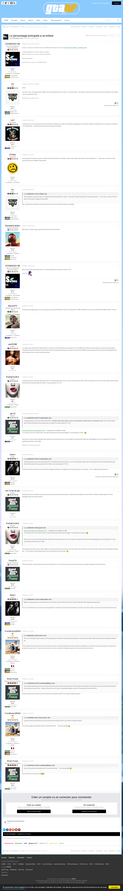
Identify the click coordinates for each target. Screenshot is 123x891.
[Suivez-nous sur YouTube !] (11, 2)
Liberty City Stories (59, 864)
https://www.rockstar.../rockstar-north (75, 47)
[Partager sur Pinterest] (19, 829)
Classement (99, 27)
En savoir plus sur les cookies (14, 889)
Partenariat (20, 857)
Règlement (112, 27)
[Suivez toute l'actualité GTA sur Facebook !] (2, 2)
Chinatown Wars (30, 864)
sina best (106, 105)
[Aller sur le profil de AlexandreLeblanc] (12, 239)
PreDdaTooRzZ (12, 377)
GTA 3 (91, 864)
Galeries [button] (30, 20)
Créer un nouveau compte (34, 811)
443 (13, 479)
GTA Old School (99, 864)
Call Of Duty (5, 869)
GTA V (36, 38)
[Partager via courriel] (16, 829)
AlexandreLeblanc (12, 226)
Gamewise (4, 875)
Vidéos (45, 20)
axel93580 (12, 344)
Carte (105, 27)
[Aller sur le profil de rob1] (12, 133)
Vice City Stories (47, 864)
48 (13, 250)
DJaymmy (98, 476)
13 (13, 108)
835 (13, 658)
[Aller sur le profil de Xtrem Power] (12, 692)
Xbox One (21, 869)
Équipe (118, 27)
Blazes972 (12, 306)
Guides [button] (38, 20)
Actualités (14, 20)
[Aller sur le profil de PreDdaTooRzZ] (12, 390)
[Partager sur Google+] (10, 829)
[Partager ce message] (118, 44)
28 (13, 70)
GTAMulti (21, 864)
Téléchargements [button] (56, 20)
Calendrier (91, 27)
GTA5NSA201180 (17, 38)
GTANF (6, 20)
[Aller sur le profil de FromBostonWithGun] (12, 647)
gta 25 (12, 413)
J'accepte (114, 887)
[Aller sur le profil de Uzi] (12, 97)
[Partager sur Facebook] (7, 829)
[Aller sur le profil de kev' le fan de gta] (12, 504)
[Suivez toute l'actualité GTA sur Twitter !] (5, 2)
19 (13, 179)
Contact (29, 857)
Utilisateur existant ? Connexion (100, 3)
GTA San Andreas (72, 864)
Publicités (12, 857)
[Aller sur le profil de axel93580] (12, 357)
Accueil (3, 857)
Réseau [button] (22, 20)
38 (13, 703)
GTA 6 (9, 864)
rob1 (13, 120)
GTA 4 (39, 864)
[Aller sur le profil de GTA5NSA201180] (5, 37)
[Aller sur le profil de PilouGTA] (12, 574)
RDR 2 (107, 864)
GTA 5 (14, 864)
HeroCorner (29, 869)
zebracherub (105, 476)
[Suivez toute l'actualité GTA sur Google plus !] (8, 2)
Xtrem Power (12, 679)
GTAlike (12, 154)
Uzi (12, 84)
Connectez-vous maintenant (89, 811)
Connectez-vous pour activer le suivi (97, 35)
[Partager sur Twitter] (4, 829)
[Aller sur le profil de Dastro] (12, 468)
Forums (66, 20)
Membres (84, 27)
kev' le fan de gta (12, 491)
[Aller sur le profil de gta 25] (12, 427)
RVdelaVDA (106, 282)
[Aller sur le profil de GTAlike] (12, 168)
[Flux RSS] (14, 2)
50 (13, 585)
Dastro (12, 454)
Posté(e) (28, 44)
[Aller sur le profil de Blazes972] (12, 321)
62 (13, 144)
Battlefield (13, 869)
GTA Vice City (83, 864)
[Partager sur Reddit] (13, 829)
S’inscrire (116, 3)
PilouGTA (13, 560)
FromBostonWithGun (13, 632)
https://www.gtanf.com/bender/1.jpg (33, 430)
